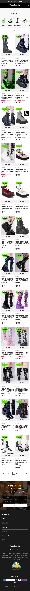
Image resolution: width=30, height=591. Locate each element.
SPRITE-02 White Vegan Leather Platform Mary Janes (21, 208)
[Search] (4, 5)
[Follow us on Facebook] (11, 549)
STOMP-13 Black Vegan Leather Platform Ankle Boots (22, 243)
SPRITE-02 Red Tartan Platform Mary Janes (7, 207)
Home (12, 10)
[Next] (26, 473)
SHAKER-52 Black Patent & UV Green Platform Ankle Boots (7, 97)
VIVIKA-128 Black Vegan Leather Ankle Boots (21, 426)
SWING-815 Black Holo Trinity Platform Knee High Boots (7, 280)
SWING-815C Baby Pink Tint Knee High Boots (7, 353)
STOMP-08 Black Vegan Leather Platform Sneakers (7, 243)
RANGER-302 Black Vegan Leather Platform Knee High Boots (7, 61)
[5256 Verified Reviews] (15, 561)
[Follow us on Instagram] (13, 549)
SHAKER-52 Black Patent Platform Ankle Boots (22, 61)
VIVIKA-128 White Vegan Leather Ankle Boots (7, 461)
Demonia (3, 58)
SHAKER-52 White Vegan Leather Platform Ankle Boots (7, 171)
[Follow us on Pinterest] (15, 549)
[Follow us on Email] (19, 549)
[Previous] (3, 473)
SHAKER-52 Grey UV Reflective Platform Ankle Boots (21, 134)
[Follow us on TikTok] (17, 549)
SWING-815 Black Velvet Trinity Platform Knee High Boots (7, 317)
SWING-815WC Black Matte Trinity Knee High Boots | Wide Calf (21, 390)
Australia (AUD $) (14, 576)
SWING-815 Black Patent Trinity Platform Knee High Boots (22, 280)
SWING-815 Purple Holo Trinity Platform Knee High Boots (21, 317)
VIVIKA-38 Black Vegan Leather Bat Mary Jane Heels (21, 462)
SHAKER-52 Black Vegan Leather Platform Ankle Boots (7, 134)
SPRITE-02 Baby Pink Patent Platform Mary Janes (21, 171)
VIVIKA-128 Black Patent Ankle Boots (7, 426)
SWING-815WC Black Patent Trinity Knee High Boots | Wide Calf (7, 390)
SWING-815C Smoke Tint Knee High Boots (21, 353)
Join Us (15, 505)
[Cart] (27, 5)
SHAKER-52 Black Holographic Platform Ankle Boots (21, 97)
